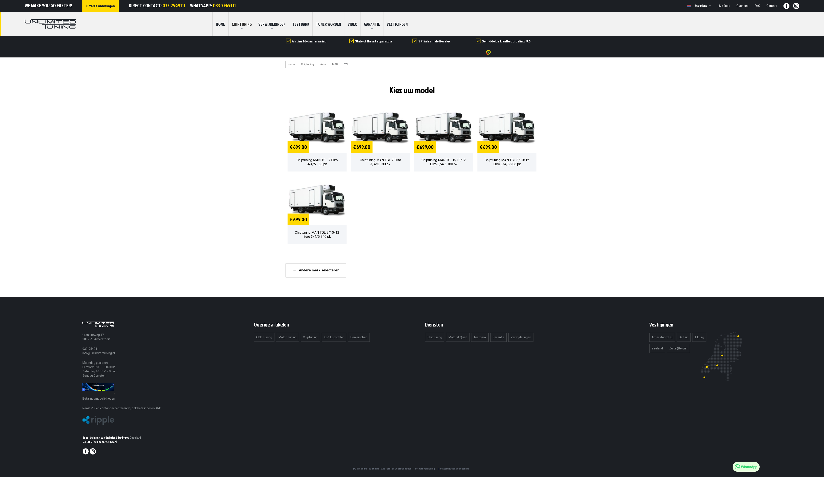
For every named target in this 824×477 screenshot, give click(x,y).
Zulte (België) (678, 348)
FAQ (757, 6)
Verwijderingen (272, 24)
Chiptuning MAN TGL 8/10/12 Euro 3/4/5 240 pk (317, 234)
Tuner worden (328, 24)
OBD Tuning (264, 337)
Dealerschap (358, 337)
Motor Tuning (288, 337)
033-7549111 (173, 5)
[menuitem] (242, 24)
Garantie (372, 24)
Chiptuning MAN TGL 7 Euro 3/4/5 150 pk (317, 162)
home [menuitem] (220, 24)
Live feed (724, 6)
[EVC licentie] (98, 394)
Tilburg (699, 337)
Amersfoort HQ (662, 337)
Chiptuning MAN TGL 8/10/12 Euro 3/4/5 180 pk (443, 162)
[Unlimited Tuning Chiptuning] (50, 24)
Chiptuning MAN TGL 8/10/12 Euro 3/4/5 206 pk (507, 162)
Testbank (300, 24)
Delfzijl (683, 337)
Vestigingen (397, 24)
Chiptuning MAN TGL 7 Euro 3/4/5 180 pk (380, 162)
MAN (335, 64)
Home (291, 64)
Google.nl (135, 437)
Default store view (689, 6)
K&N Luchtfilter (334, 337)
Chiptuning (307, 64)
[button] (703, 5)
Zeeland (657, 348)
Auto (323, 64)
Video (352, 24)
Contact (771, 6)
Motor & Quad (457, 337)
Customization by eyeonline (454, 468)
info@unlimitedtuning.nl (98, 353)
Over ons (742, 6)
